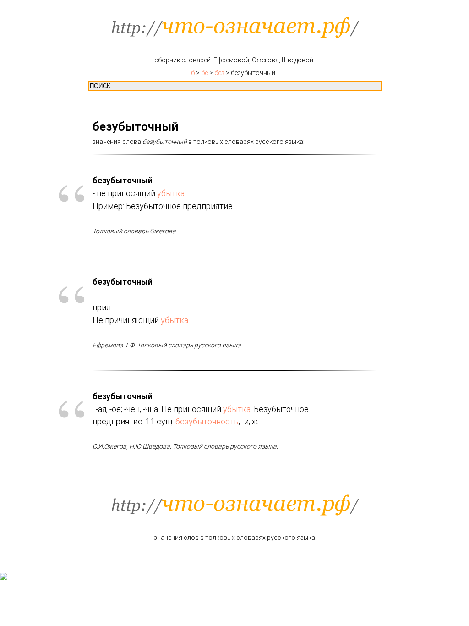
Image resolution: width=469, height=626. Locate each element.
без (219, 73)
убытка (171, 193)
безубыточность (207, 421)
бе (204, 73)
